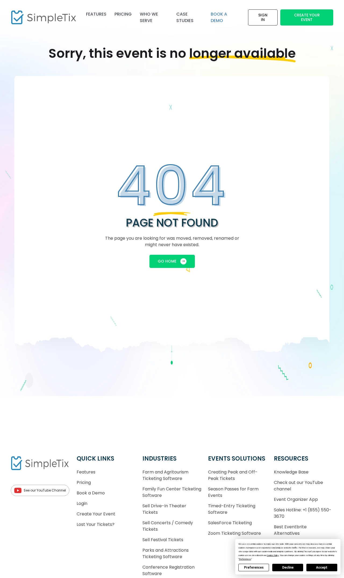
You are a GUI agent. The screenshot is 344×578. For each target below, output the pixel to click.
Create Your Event (307, 17)
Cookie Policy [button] (273, 555)
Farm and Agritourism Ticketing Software (165, 475)
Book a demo (219, 17)
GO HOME (167, 261)
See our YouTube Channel (45, 490)
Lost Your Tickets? (95, 524)
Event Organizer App (296, 499)
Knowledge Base (291, 472)
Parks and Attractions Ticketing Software (165, 553)
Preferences (254, 567)
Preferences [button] (245, 559)
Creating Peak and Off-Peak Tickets (232, 475)
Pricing (123, 14)
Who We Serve (149, 17)
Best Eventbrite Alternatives (290, 530)
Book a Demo (91, 493)
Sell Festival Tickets (162, 540)
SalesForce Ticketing (230, 523)
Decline (287, 567)
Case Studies (185, 17)
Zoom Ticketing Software (234, 533)
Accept (321, 567)
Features (96, 14)
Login (82, 503)
